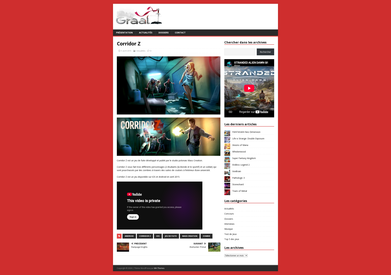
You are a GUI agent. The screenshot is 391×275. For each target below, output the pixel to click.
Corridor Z (145, 236)
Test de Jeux (230, 234)
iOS (157, 236)
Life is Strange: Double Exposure (248, 138)
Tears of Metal (239, 190)
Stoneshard (238, 184)
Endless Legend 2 (241, 164)
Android (129, 236)
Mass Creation (189, 236)
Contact (180, 32)
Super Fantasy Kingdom (244, 158)
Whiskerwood (239, 151)
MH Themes (159, 268)
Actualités (145, 32)
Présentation (124, 32)
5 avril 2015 (126, 50)
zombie (206, 236)
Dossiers (164, 32)
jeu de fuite (171, 236)
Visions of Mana (240, 145)
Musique (228, 228)
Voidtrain (236, 171)
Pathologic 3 (238, 177)
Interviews (229, 223)
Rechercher (265, 51)
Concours (229, 213)
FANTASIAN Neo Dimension (246, 131)
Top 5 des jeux (231, 239)
